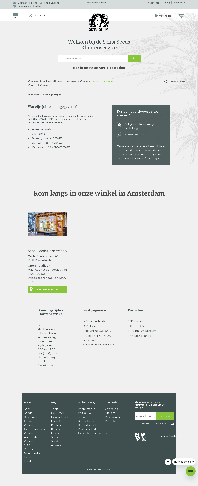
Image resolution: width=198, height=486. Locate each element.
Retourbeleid (87, 425)
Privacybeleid (87, 429)
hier (172, 423)
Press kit (111, 421)
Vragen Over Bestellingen (46, 81)
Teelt (54, 408)
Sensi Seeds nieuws (56, 441)
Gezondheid (59, 417)
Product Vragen (39, 85)
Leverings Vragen (77, 81)
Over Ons (111, 408)
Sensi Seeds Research (30, 413)
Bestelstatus (86, 408)
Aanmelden (179, 3)
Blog (167, 3)
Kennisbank (86, 421)
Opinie (55, 433)
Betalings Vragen (103, 81)
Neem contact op (136, 134)
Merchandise (33, 453)
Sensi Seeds (34, 94)
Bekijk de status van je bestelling (99, 68)
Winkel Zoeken (47, 289)
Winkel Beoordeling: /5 (99, 3)
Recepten (57, 429)
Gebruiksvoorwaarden (93, 433)
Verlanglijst (165, 16)
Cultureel (57, 412)
